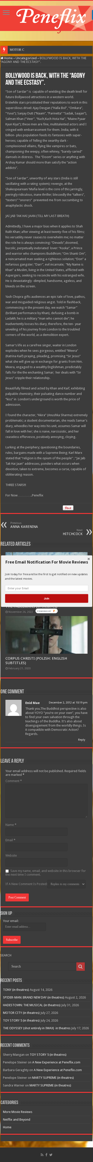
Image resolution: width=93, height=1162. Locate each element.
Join (46, 598)
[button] (46, 562)
